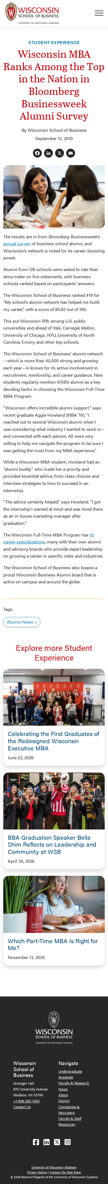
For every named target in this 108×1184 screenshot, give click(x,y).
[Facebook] (37, 153)
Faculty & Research (73, 1083)
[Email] (70, 153)
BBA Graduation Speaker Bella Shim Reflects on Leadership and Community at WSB (52, 844)
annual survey (16, 243)
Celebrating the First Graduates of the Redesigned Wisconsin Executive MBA (53, 740)
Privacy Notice (37, 1172)
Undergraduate (70, 1071)
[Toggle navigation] (101, 13)
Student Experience (54, 42)
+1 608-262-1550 (26, 1101)
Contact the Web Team (65, 1172)
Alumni (64, 1100)
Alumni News (20, 622)
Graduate (65, 1077)
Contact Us (22, 1106)
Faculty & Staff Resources (69, 1121)
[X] (59, 153)
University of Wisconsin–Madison (54, 1167)
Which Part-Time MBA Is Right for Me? (53, 944)
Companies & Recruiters (69, 1109)
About (63, 1094)
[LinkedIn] (48, 153)
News (63, 1089)
